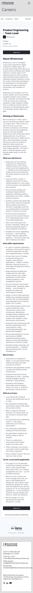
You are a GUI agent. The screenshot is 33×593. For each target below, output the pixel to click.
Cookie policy (20, 532)
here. (4, 111)
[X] (4, 583)
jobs (2, 19)
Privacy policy (12, 532)
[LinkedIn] (7, 583)
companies (9, 19)
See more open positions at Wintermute (16, 514)
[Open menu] (29, 3)
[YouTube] (10, 583)
